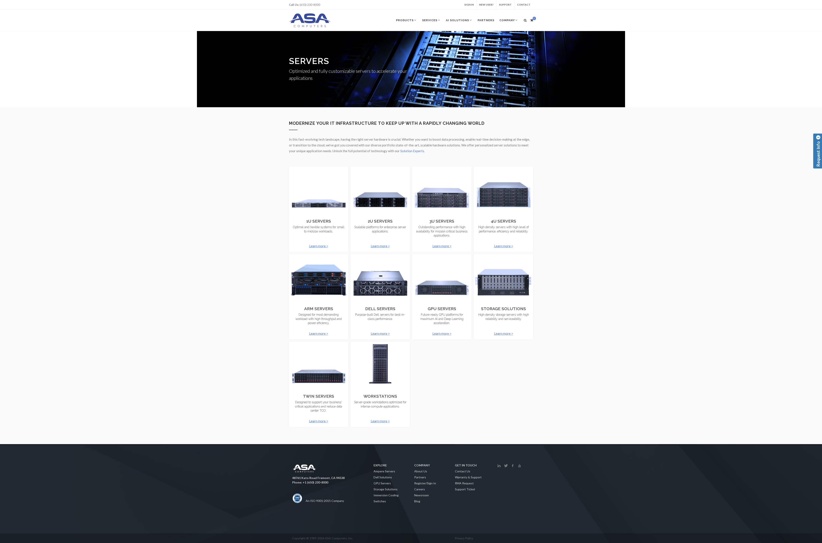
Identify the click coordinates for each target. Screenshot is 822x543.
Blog (417, 501)
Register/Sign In (425, 483)
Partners (420, 477)
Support (505, 4)
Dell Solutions (383, 477)
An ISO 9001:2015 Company (325, 501)
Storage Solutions (386, 489)
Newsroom (421, 495)
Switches (380, 501)
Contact (523, 4)
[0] (531, 19)
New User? (486, 4)
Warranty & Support (468, 477)
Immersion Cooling (386, 495)
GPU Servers (382, 483)
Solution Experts (412, 151)
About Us (420, 471)
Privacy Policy (464, 538)
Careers (419, 489)
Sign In (469, 4)
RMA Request (464, 483)
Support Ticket (465, 489)
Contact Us (462, 471)
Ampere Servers (384, 471)
